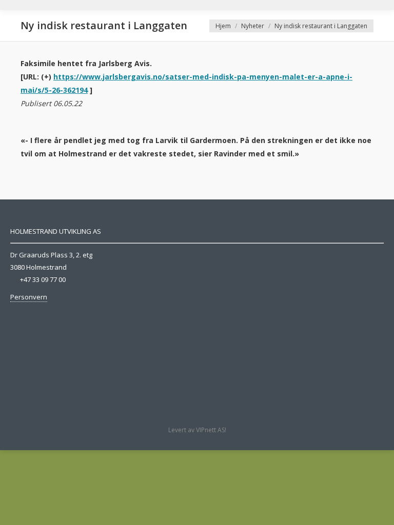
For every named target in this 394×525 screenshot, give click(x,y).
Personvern (28, 296)
